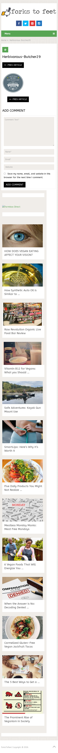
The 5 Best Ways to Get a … (22, 682)
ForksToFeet (6, 747)
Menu (7, 33)
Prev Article (14, 65)
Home (3, 40)
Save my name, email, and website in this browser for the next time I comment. (27, 175)
